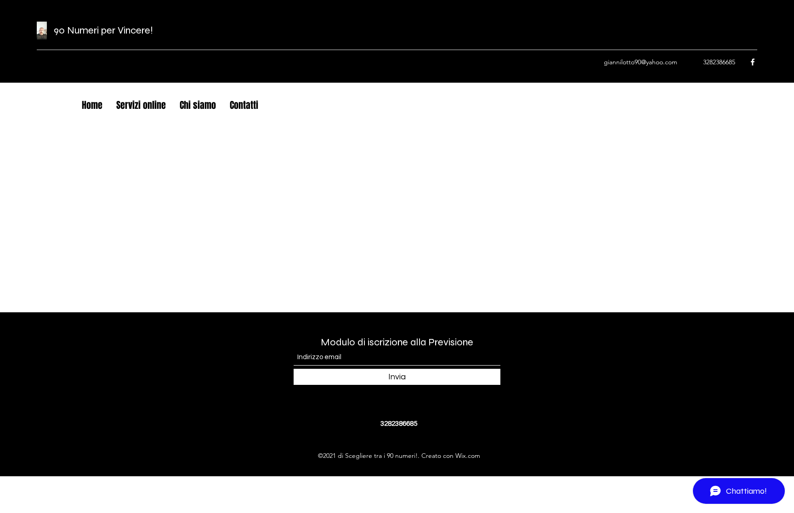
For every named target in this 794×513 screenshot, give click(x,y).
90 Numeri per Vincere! (103, 30)
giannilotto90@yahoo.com (640, 62)
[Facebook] (752, 62)
